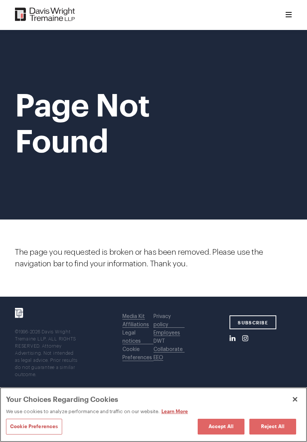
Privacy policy (162, 320)
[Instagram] (245, 338)
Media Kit (133, 316)
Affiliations (135, 324)
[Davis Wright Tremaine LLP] (45, 14)
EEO (158, 357)
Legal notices (131, 337)
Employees (167, 333)
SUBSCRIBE (253, 322)
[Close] (295, 399)
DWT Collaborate (168, 345)
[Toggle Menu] (288, 15)
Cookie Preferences (137, 353)
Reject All (273, 426)
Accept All (221, 426)
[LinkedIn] (232, 338)
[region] (153, 414)
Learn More (174, 411)
